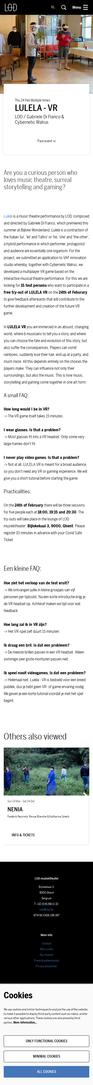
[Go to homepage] (11, 7)
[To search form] (63, 7)
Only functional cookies (46, 1041)
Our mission (47, 955)
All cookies (46, 1071)
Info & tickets (23, 835)
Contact (46, 943)
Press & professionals (46, 960)
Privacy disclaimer (46, 966)
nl (53, 7)
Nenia (15, 809)
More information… (25, 1022)
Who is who (46, 949)
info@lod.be (46, 910)
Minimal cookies (46, 1056)
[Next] (85, 796)
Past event (45, 141)
